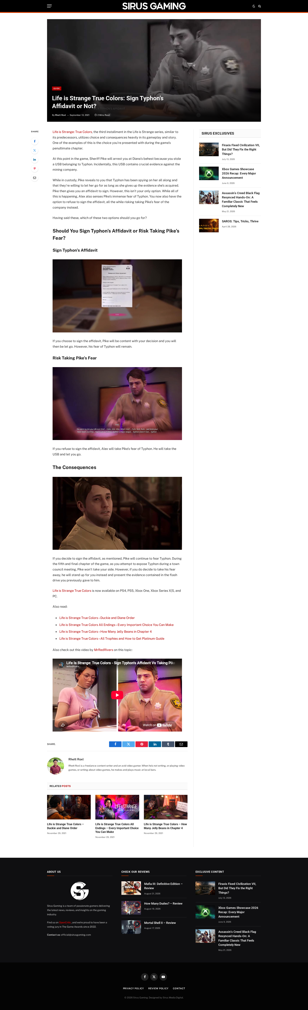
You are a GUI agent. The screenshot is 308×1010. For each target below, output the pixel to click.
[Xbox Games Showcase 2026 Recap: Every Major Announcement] (209, 173)
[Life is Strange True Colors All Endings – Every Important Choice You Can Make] (117, 807)
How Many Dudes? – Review (163, 903)
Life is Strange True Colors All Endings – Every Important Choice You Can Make (116, 625)
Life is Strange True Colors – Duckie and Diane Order (97, 618)
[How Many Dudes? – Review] (131, 908)
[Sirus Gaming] (154, 6)
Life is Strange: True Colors (72, 132)
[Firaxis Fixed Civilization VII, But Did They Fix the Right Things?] (209, 149)
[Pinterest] (34, 168)
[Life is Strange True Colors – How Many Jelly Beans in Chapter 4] (166, 807)
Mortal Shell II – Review (160, 923)
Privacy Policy (133, 988)
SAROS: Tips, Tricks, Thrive (240, 221)
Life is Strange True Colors (72, 590)
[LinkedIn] (34, 159)
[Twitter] (34, 150)
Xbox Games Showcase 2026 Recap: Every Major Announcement (239, 173)
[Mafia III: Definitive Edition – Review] (131, 888)
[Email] (34, 177)
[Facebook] (34, 141)
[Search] (259, 6)
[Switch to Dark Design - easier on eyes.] (254, 6)
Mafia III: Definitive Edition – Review (163, 886)
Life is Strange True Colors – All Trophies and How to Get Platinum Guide (111, 638)
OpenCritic (65, 922)
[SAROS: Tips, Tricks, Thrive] (209, 225)
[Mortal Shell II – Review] (131, 927)
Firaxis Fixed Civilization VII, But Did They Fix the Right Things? (241, 149)
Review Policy (158, 988)
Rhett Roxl (60, 115)
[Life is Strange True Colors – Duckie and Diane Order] (69, 807)
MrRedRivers (103, 650)
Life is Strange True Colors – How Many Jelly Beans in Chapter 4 (105, 631)
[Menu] (49, 6)
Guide (56, 88)
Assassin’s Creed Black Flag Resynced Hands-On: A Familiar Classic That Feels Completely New (241, 199)
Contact (179, 988)
